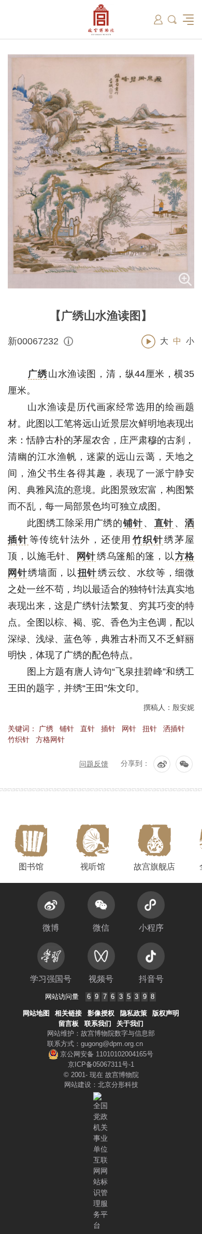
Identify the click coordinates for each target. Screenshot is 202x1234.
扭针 (149, 728)
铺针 (67, 728)
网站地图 (36, 1013)
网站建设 (77, 1084)
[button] (172, 19)
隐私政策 (133, 1013)
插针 (108, 728)
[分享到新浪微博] (161, 764)
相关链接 (68, 1013)
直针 (87, 728)
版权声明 (165, 1013)
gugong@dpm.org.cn (112, 1044)
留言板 (69, 1023)
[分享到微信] (184, 764)
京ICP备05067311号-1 (101, 1064)
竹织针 (19, 739)
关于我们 (130, 1023)
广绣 (46, 728)
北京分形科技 (118, 1084)
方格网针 (50, 739)
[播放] (148, 342)
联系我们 (97, 1023)
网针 (129, 728)
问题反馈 (93, 764)
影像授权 (101, 1013)
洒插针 (174, 728)
